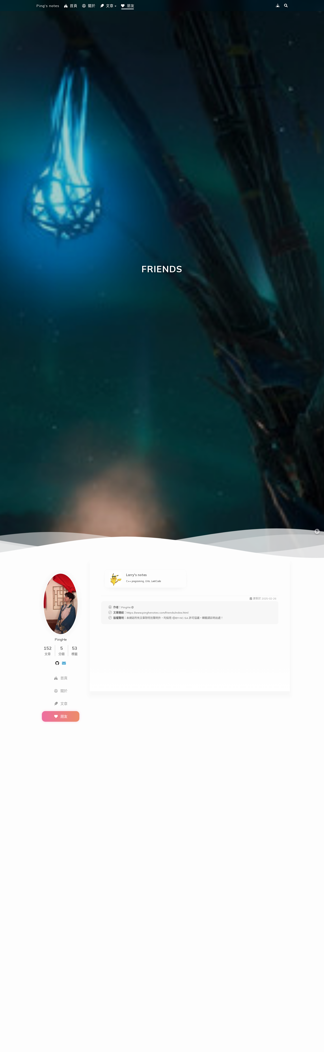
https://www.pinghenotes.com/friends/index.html (157, 612)
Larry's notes (136, 575)
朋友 (130, 6)
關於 (91, 6)
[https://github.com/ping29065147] (57, 662)
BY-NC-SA (181, 618)
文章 (110, 6)
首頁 (73, 6)
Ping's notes (47, 6)
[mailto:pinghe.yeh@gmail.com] (64, 662)
